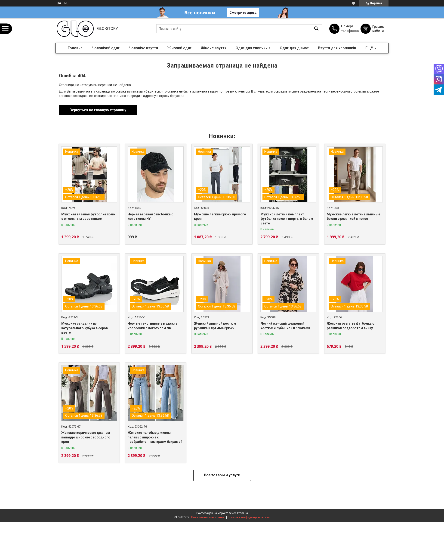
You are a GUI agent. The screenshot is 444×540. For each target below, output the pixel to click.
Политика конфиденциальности (249, 517)
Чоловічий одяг (106, 48)
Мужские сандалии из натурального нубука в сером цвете (84, 328)
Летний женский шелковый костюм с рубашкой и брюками (285, 326)
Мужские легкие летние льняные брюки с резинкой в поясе (353, 216)
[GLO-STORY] (75, 29)
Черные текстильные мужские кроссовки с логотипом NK (152, 326)
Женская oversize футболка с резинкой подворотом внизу (350, 326)
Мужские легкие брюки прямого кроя (220, 216)
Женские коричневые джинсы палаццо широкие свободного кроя (85, 437)
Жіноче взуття (213, 48)
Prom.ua (242, 513)
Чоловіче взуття (143, 48)
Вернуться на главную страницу (98, 110)
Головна (75, 48)
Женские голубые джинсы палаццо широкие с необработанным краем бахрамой (155, 437)
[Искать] (316, 29)
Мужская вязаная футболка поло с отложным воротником (88, 216)
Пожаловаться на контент (208, 517)
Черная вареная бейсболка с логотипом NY (150, 216)
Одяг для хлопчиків (253, 48)
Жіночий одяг (179, 48)
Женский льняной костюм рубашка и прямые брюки (215, 326)
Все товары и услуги (222, 475)
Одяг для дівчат (294, 48)
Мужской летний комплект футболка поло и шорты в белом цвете (286, 218)
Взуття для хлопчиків (337, 48)
